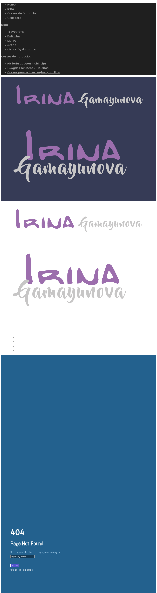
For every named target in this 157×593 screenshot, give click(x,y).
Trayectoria (16, 32)
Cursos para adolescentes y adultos (33, 72)
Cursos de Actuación (16, 56)
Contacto (14, 18)
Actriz (11, 45)
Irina (4, 25)
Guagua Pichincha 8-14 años (27, 68)
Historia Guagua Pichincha (26, 63)
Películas (13, 36)
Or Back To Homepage (21, 569)
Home (11, 4)
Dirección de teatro (21, 49)
